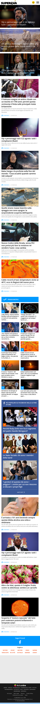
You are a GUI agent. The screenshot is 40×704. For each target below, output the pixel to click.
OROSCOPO (5, 652)
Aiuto (26, 695)
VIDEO (27, 650)
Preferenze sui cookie (18, 695)
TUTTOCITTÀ (16, 689)
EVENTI (35, 652)
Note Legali (16, 693)
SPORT (13, 650)
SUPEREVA (23, 691)
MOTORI (20, 650)
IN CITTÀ (12, 652)
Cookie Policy (29, 693)
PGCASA (34, 687)
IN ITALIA (20, 652)
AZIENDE (27, 652)
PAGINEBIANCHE (9, 689)
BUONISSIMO (17, 691)
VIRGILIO (10, 687)
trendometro (13, 299)
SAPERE (35, 650)
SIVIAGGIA (26, 689)
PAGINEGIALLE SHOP (26, 687)
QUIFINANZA (32, 689)
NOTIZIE (5, 650)
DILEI (21, 689)
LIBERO (5, 687)
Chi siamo (9, 693)
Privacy (23, 693)
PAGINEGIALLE (16, 687)
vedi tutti (20, 492)
